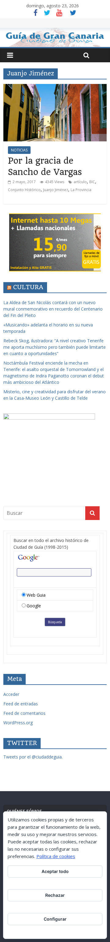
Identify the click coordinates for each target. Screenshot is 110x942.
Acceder (11, 694)
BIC (92, 181)
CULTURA (28, 287)
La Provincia (81, 189)
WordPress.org (18, 723)
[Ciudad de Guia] (55, 37)
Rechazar (55, 895)
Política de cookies (55, 856)
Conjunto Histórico (24, 189)
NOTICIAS (19, 150)
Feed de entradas (20, 704)
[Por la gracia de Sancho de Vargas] (55, 87)
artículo (80, 181)
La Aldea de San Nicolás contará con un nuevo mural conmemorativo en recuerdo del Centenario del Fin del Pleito (53, 309)
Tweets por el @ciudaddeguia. (33, 757)
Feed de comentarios (24, 713)
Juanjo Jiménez (55, 189)
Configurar (55, 919)
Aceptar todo (55, 871)
